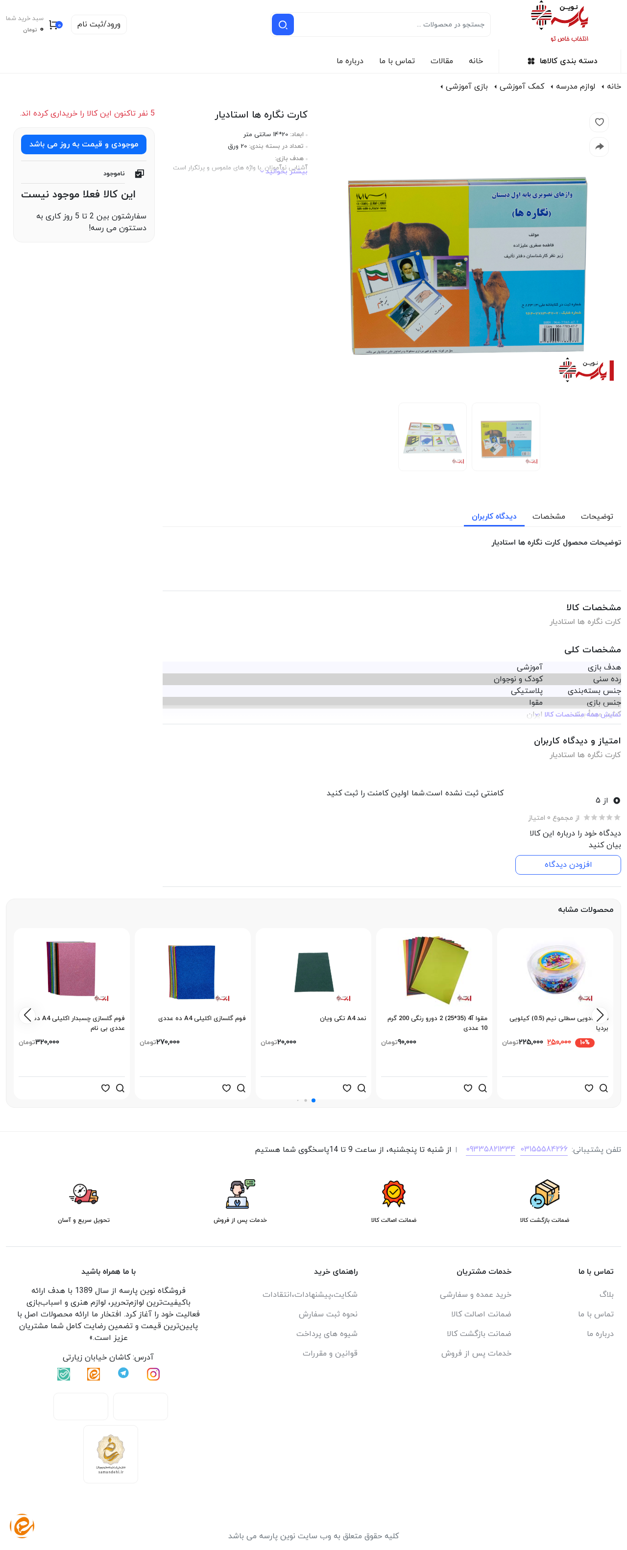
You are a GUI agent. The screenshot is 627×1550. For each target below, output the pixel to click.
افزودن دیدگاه (568, 864)
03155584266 (544, 1149)
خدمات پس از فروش (476, 1353)
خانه (476, 61)
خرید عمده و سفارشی (475, 1294)
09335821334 (490, 1149)
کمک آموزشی (522, 86)
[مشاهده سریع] (603, 1088)
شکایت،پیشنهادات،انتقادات (310, 1294)
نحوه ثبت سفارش (328, 1314)
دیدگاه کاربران (494, 516)
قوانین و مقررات (330, 1353)
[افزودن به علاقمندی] (589, 1088)
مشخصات (548, 516)
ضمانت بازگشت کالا (479, 1334)
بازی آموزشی (467, 86)
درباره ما (350, 61)
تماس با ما (397, 61)
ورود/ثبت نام (99, 24)
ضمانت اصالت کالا (481, 1314)
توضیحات (597, 516)
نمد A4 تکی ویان (343, 1018)
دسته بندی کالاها (569, 61)
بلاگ (607, 1294)
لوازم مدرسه (575, 86)
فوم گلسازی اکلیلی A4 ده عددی (202, 1018)
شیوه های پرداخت (327, 1334)
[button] (313, 1100)
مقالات (442, 61)
